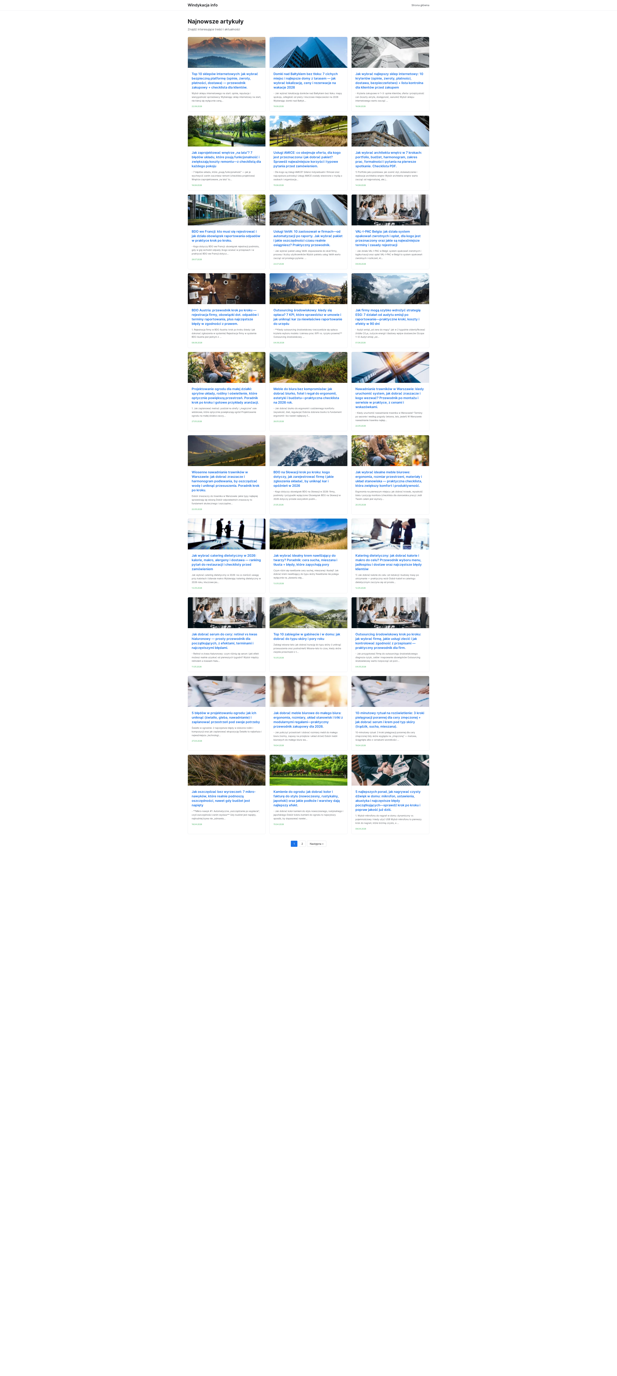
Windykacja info (203, 5)
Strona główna (420, 5)
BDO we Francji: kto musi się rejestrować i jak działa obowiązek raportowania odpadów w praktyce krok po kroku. (226, 236)
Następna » (317, 843)
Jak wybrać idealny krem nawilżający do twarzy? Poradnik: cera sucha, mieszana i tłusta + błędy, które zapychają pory (305, 560)
